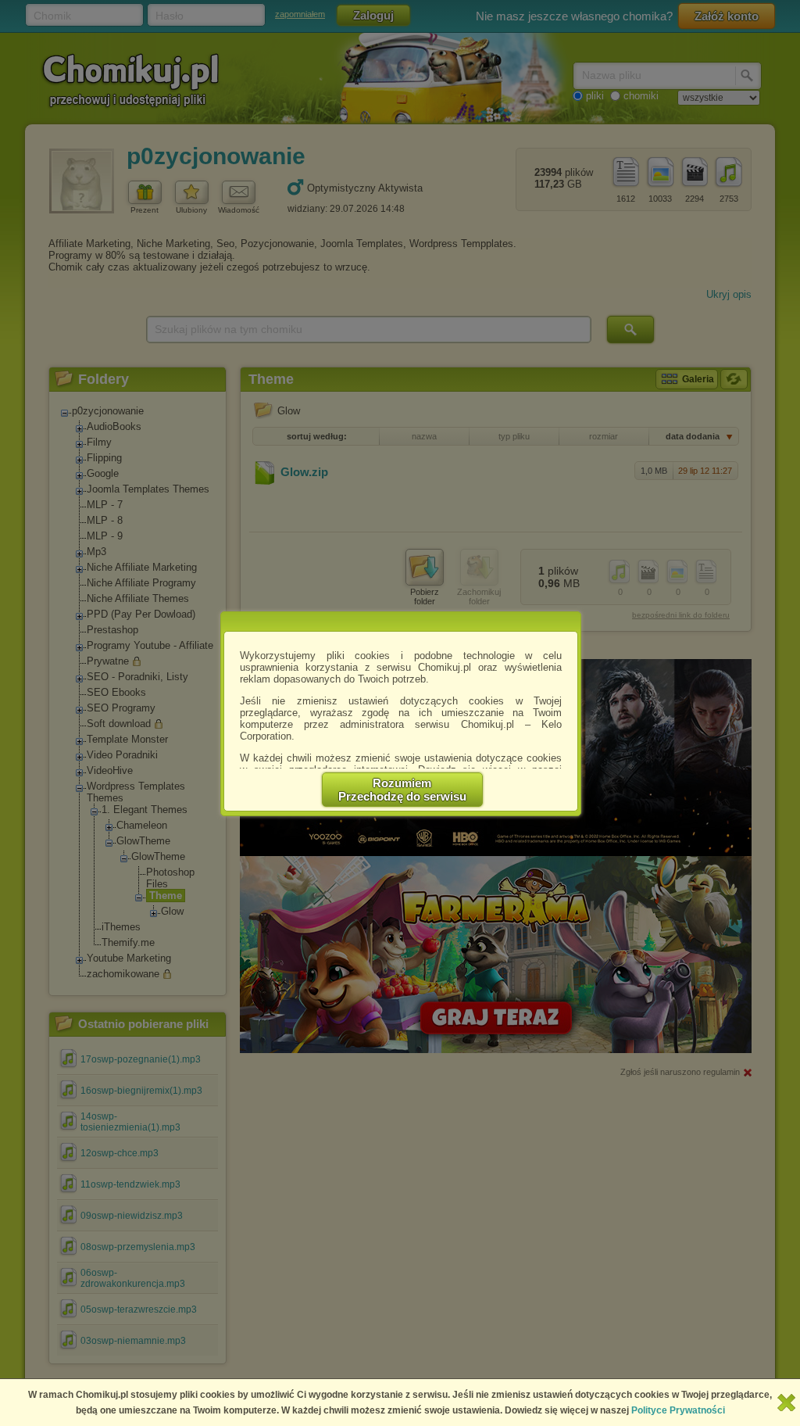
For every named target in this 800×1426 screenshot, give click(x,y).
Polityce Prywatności (678, 1410)
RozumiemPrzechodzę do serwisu (402, 789)
